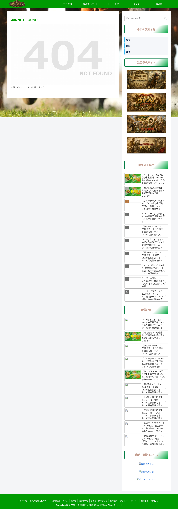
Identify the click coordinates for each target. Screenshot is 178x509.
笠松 (128, 40)
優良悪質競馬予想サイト (40, 501)
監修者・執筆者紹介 (99, 501)
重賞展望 (56, 501)
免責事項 (144, 501)
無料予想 (23, 501)
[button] (165, 18)
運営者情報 (83, 501)
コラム (65, 501)
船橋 (128, 52)
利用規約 (113, 501)
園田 (128, 46)
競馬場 (73, 501)
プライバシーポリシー (129, 501)
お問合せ (154, 501)
